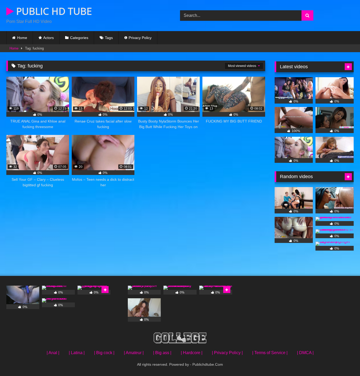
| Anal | (53, 352)
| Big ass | (162, 352)
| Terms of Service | (270, 352)
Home (22, 38)
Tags (109, 38)
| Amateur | (134, 352)
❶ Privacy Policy (138, 38)
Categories (79, 38)
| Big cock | (104, 352)
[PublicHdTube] (180, 339)
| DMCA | (305, 352)
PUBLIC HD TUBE (53, 11)
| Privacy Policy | (227, 352)
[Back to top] (343, 360)
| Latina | (77, 352)
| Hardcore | (191, 352)
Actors (48, 38)
